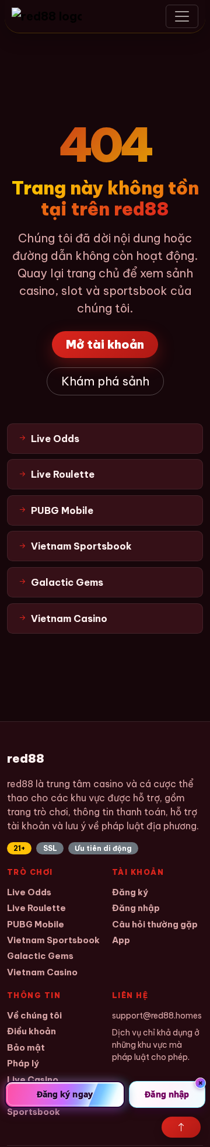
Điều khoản (31, 1031)
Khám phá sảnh (105, 381)
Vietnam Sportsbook (53, 940)
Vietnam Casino (42, 972)
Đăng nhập (136, 907)
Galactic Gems (40, 955)
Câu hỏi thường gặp (155, 924)
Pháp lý (23, 1063)
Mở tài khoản (105, 344)
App (121, 940)
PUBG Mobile (35, 924)
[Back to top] (181, 1127)
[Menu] (182, 16)
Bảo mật (26, 1047)
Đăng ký (130, 892)
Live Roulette (36, 907)
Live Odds (29, 892)
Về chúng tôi (34, 1015)
